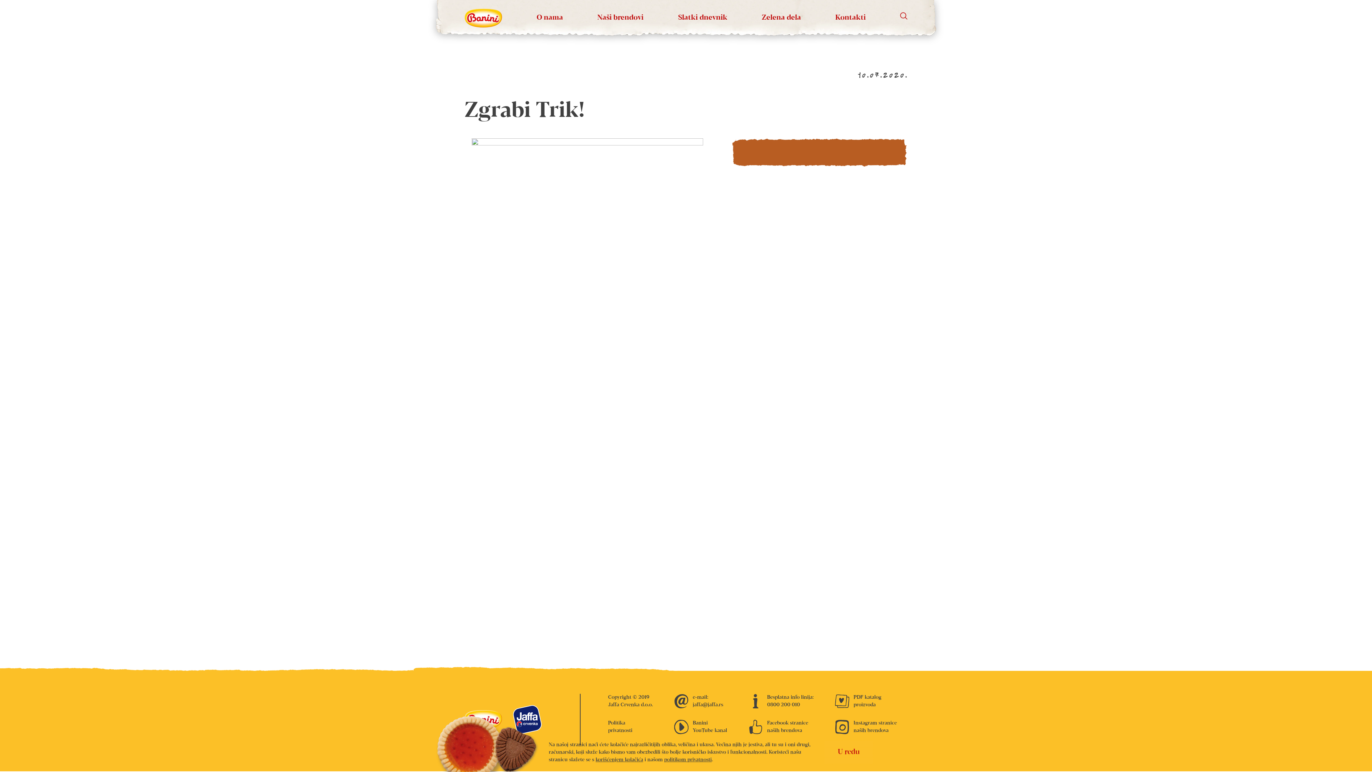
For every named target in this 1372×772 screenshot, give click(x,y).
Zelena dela (781, 18)
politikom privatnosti (688, 759)
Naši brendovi (620, 18)
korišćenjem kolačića (619, 759)
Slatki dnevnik (702, 18)
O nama (550, 18)
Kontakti (850, 18)
